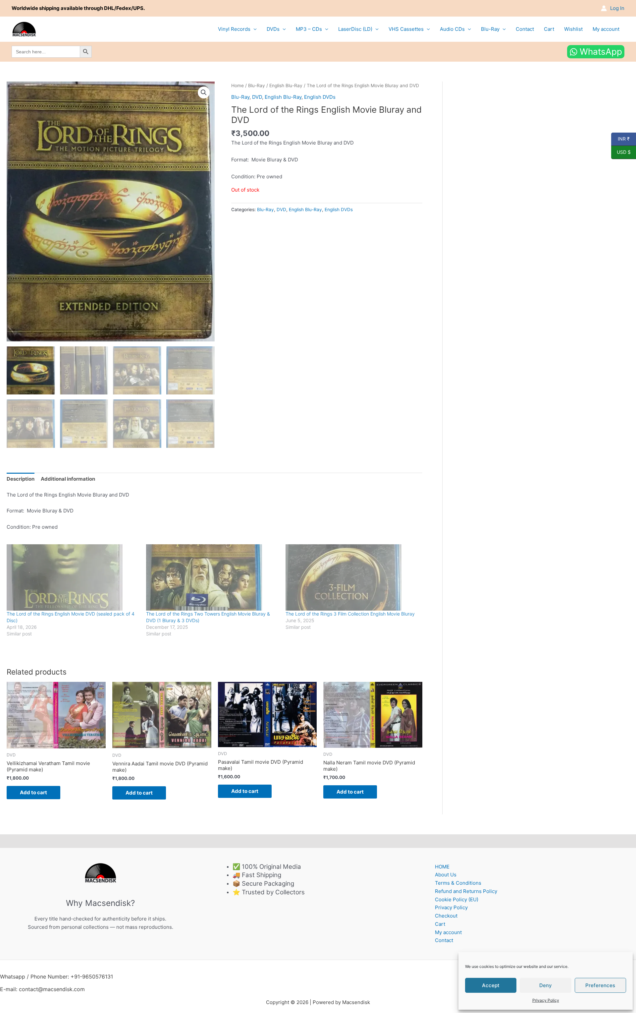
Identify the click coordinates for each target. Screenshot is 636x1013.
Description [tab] (20, 479)
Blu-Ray (490, 29)
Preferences (600, 985)
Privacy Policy (545, 1000)
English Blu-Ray (285, 85)
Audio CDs (452, 29)
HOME (442, 867)
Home (237, 85)
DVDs (273, 29)
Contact (525, 29)
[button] (204, 92)
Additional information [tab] (68, 479)
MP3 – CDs (309, 29)
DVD (257, 97)
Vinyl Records (234, 29)
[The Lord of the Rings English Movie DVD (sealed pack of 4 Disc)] (73, 577)
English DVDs (320, 97)
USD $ (621, 152)
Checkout (446, 916)
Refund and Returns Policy (466, 891)
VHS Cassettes (406, 29)
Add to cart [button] (33, 792)
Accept (491, 985)
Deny (545, 985)
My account (606, 29)
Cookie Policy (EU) (456, 899)
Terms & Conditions (458, 883)
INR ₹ (620, 139)
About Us (445, 874)
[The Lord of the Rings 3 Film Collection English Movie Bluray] (352, 577)
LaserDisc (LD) (355, 29)
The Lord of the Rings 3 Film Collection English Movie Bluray (350, 614)
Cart (549, 29)
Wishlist (573, 29)
